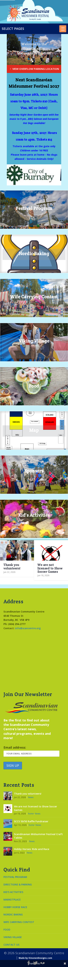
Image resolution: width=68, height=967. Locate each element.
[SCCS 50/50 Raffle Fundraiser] (7, 823)
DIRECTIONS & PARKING (17, 884)
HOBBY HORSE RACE (15, 907)
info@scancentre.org (28, 628)
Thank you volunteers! (12, 566)
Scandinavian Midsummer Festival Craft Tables (38, 835)
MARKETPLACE (12, 899)
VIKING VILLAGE (12, 937)
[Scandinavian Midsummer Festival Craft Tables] (7, 836)
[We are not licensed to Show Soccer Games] (51, 550)
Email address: (14, 747)
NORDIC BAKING (13, 914)
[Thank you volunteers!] (17, 550)
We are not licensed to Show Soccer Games (49, 568)
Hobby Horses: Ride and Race (31, 849)
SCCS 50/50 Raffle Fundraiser (31, 821)
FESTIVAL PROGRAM (15, 877)
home (31, 813)
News (30, 797)
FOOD (6, 929)
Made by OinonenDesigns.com (35, 957)
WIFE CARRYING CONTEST (18, 922)
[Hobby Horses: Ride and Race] (7, 851)
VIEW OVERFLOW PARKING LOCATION (35, 69)
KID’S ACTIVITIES (13, 892)
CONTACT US (11, 944)
